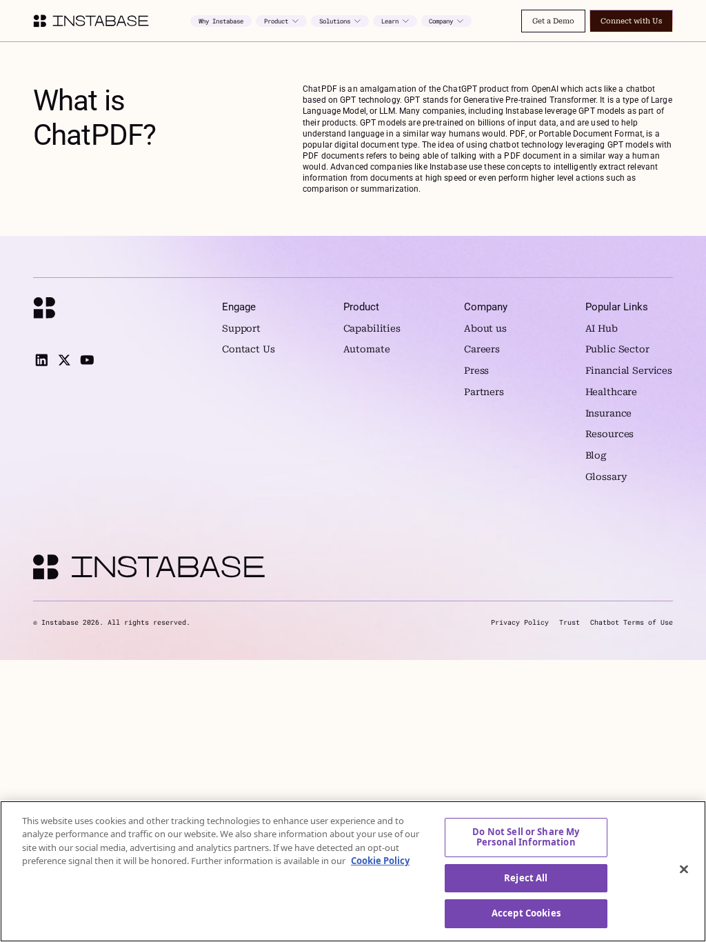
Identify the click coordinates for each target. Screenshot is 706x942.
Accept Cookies (526, 913)
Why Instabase (221, 21)
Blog (596, 455)
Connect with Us (631, 21)
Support (241, 328)
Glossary (606, 477)
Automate (366, 349)
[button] (281, 21)
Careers (482, 349)
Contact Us (248, 349)
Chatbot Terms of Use (631, 622)
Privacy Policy (520, 622)
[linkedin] (41, 360)
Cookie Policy (380, 860)
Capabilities (372, 328)
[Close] (684, 869)
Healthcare (611, 392)
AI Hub (601, 328)
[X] (64, 360)
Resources (609, 434)
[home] (91, 20)
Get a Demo (553, 21)
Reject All (525, 878)
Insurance (608, 413)
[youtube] (87, 360)
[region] (353, 871)
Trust (569, 622)
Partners (484, 392)
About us (485, 328)
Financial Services (629, 370)
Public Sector (617, 349)
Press (476, 370)
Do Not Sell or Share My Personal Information (525, 837)
